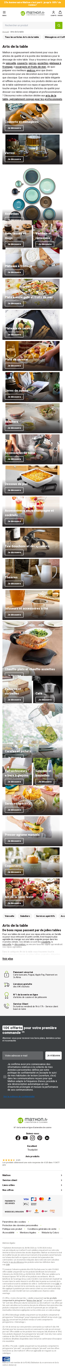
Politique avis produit (12, 1229)
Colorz (56, 1232)
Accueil (5, 32)
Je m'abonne (53, 1055)
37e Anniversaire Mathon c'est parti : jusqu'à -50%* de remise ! (32, 3)
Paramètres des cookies (14, 1222)
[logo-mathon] (32, 13)
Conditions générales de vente (42, 1229)
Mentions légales (28, 1232)
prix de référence (40, 1305)
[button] (60, 13)
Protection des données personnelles (20, 1225)
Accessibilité (8, 1232)
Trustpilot (32, 1149)
